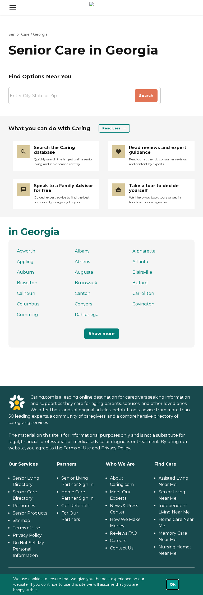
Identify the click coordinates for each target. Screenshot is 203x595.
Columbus (28, 303)
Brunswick (86, 282)
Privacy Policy (115, 447)
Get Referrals (75, 505)
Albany (82, 251)
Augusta (84, 272)
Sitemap (21, 520)
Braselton (27, 282)
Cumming (27, 314)
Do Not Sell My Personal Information (28, 549)
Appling (25, 261)
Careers (118, 540)
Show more (102, 333)
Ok (173, 584)
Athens (82, 261)
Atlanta (140, 261)
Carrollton (143, 293)
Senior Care (19, 34)
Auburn (25, 272)
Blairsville (142, 272)
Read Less (111, 128)
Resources (24, 505)
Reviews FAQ (123, 533)
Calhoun (26, 293)
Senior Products (30, 513)
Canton (82, 293)
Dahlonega (86, 314)
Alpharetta (143, 251)
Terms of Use (77, 447)
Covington (143, 303)
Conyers (83, 303)
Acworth (26, 251)
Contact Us (121, 548)
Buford (140, 282)
